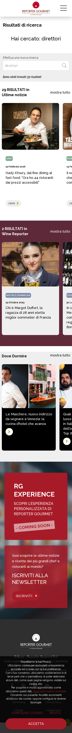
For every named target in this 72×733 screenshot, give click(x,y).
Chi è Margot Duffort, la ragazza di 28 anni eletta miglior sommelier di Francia (28, 312)
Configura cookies (27, 713)
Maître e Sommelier (18, 295)
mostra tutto (60, 92)
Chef (9, 158)
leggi (11, 203)
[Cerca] (64, 66)
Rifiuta (55, 713)
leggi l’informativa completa (49, 691)
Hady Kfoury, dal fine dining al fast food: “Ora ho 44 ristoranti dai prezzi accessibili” (29, 177)
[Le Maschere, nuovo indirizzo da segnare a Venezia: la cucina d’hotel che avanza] (29, 386)
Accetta (36, 724)
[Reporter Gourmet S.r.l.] (36, 8)
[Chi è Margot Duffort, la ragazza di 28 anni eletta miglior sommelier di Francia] (30, 264)
